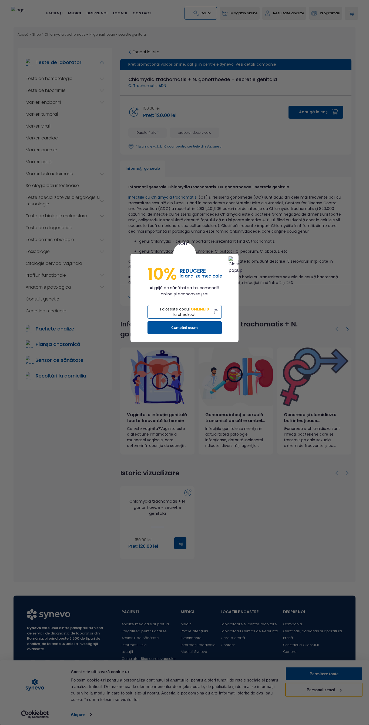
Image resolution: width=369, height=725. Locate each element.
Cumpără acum (184, 327)
